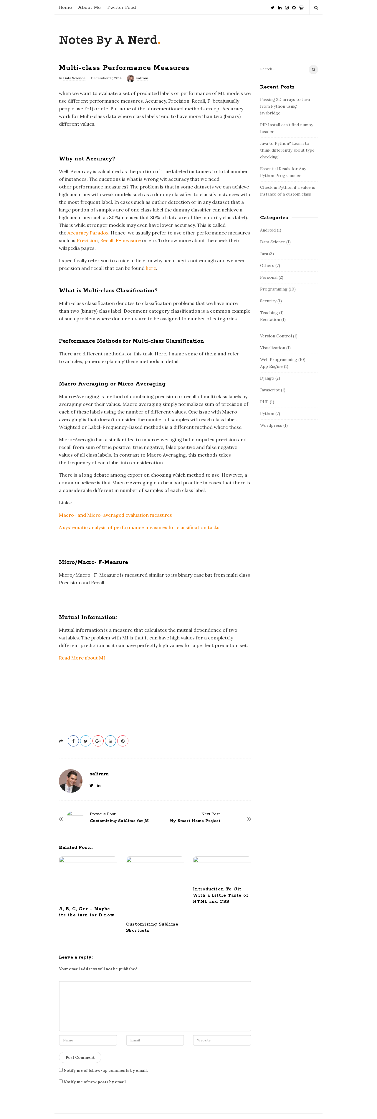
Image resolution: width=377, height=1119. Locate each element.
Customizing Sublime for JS (119, 820)
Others (267, 265)
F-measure (128, 240)
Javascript (270, 390)
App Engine (271, 366)
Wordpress (271, 425)
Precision (87, 240)
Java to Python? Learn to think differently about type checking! (287, 150)
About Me (89, 7)
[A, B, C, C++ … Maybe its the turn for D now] (88, 879)
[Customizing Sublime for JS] (75, 819)
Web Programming (278, 359)
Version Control (276, 336)
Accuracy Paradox (87, 233)
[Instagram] (287, 5)
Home (65, 7)
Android (268, 230)
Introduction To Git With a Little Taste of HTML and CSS (220, 895)
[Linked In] (280, 5)
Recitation (270, 319)
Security (268, 300)
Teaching (269, 312)
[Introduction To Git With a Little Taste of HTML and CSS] (222, 869)
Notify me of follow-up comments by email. (106, 1070)
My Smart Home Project (194, 820)
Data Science (74, 78)
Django (267, 378)
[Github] (294, 5)
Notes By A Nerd (108, 39)
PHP (264, 401)
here (151, 268)
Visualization (272, 347)
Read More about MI (82, 658)
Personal (268, 277)
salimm (142, 78)
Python (267, 413)
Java (264, 253)
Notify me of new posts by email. (95, 1081)
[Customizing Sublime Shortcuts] (155, 886)
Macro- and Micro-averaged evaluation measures (115, 515)
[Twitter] (273, 5)
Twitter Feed (121, 7)
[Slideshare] (301, 5)
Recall (106, 240)
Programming (273, 289)
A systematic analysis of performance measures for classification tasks (140, 527)
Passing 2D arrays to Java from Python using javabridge (285, 106)
